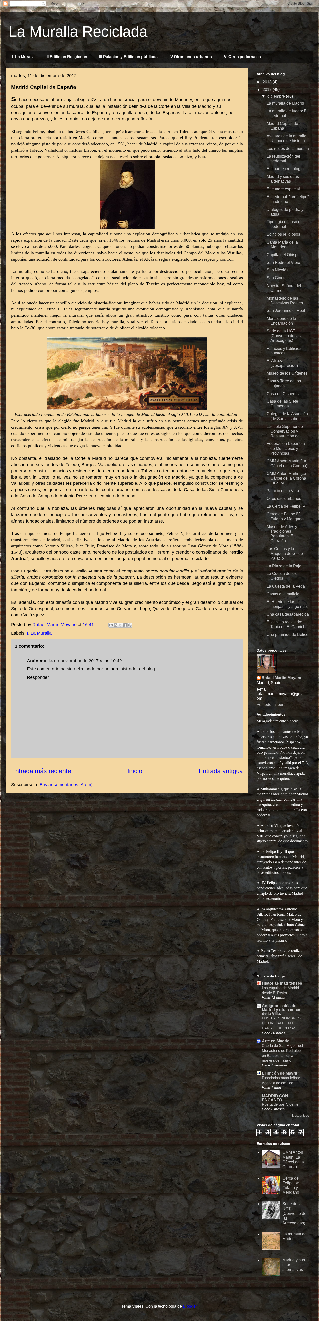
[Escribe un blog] (115, 625)
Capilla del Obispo (283, 255)
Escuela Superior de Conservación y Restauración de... (285, 431)
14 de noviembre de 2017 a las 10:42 (85, 660)
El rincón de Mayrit (279, 1073)
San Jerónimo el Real (286, 310)
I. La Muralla (23, 57)
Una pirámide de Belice (287, 634)
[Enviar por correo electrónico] (110, 625)
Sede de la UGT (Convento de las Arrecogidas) (284, 336)
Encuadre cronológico (286, 169)
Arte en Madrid (276, 1041)
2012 (268, 90)
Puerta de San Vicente (280, 1104)
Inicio (134, 770)
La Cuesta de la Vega (286, 586)
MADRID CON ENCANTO (275, 1098)
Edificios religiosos (283, 234)
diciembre (276, 96)
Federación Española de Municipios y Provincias (286, 448)
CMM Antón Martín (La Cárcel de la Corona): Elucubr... (287, 478)
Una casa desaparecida (288, 614)
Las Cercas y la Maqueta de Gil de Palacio (285, 553)
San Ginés (276, 278)
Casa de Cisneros (283, 394)
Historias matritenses (282, 983)
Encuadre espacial (283, 189)
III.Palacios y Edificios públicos (128, 57)
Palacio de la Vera (283, 491)
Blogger (190, 1306)
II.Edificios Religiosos (67, 57)
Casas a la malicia (283, 594)
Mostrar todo (300, 1115)
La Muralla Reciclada (78, 31)
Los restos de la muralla (288, 148)
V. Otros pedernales (242, 57)
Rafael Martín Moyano (282, 678)
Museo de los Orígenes (287, 373)
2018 (268, 82)
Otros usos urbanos (284, 498)
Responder (38, 677)
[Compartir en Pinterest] (129, 625)
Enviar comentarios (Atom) (66, 784)
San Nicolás (277, 270)
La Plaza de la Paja (284, 566)
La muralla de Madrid (285, 103)
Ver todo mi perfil (271, 705)
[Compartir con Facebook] (125, 625)
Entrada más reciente (41, 770)
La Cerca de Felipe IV (286, 506)
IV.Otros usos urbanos (190, 57)
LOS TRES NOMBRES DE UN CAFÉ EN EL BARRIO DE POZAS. (281, 1023)
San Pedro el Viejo (283, 262)
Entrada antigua (221, 770)
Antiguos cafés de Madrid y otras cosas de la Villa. (281, 1010)
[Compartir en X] (120, 625)
